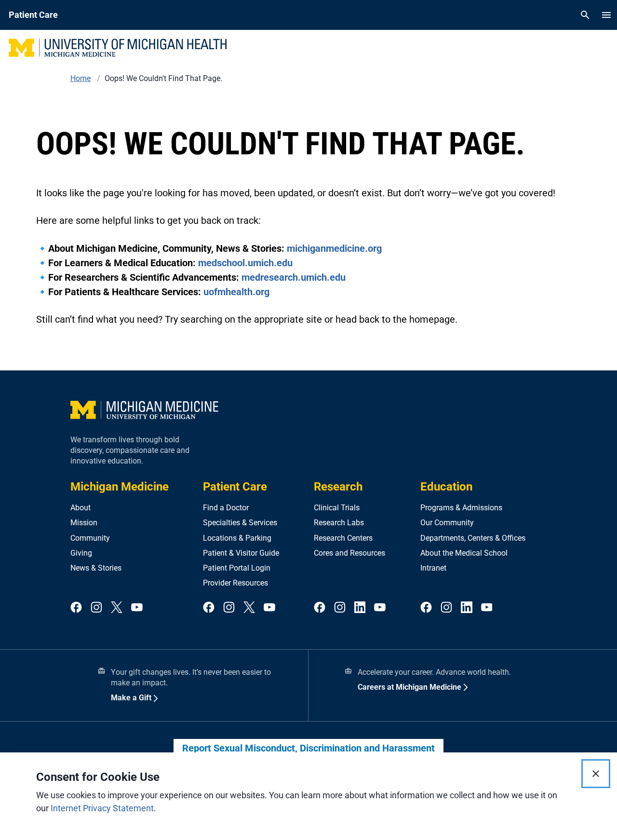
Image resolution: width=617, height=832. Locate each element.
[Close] (595, 773)
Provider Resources (235, 582)
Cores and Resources (349, 553)
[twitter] (116, 607)
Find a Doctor (226, 507)
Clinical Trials (337, 507)
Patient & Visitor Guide (241, 553)
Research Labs (339, 522)
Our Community (447, 522)
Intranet (433, 568)
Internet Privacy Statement (102, 808)
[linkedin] (360, 607)
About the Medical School (464, 553)
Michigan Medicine (119, 486)
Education (446, 486)
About (80, 507)
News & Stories (95, 568)
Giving (81, 553)
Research (338, 486)
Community (90, 538)
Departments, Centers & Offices (472, 538)
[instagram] (96, 607)
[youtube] (137, 607)
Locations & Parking (237, 538)
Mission (83, 522)
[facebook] (76, 607)
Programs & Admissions (461, 507)
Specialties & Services (240, 522)
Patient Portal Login (236, 568)
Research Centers (343, 538)
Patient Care (235, 486)
